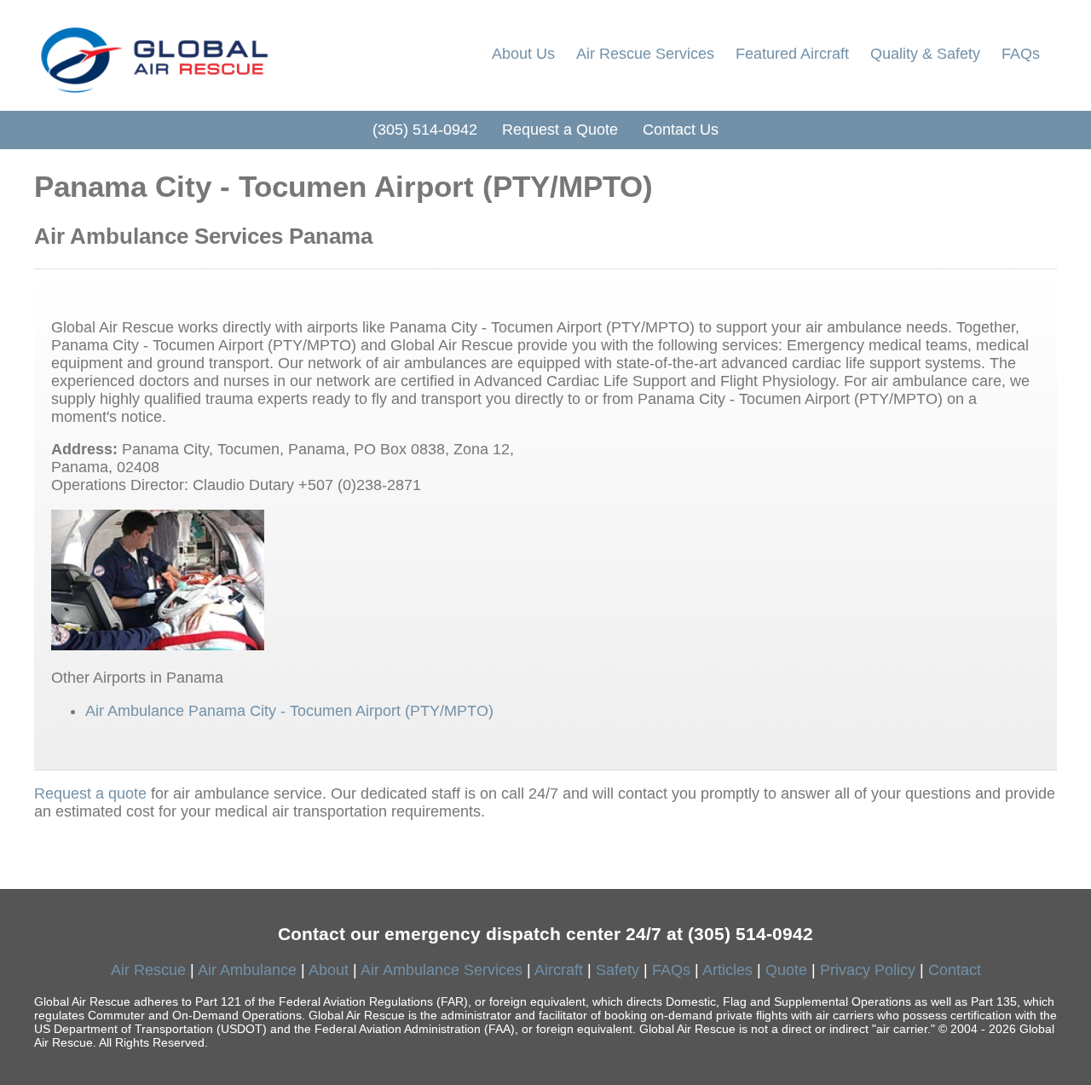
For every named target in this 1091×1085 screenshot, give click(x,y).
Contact (954, 969)
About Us (523, 53)
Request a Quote (560, 129)
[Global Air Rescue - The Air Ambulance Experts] (153, 55)
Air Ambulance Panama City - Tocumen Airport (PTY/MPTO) (289, 710)
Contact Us (681, 129)
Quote (786, 969)
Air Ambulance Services (441, 969)
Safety (617, 969)
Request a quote (90, 793)
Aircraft (558, 969)
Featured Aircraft (792, 53)
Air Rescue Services (645, 53)
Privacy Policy (867, 969)
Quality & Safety (925, 53)
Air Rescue (148, 969)
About (329, 969)
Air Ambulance (247, 969)
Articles (727, 969)
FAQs (1021, 53)
